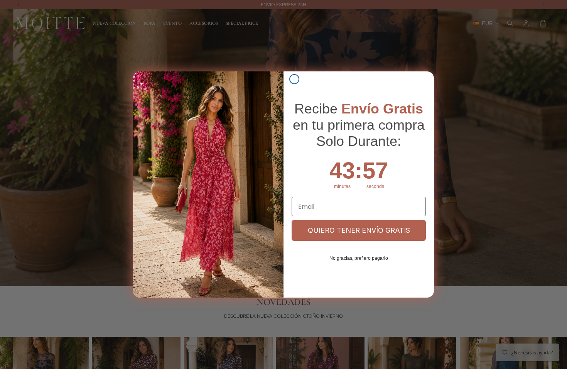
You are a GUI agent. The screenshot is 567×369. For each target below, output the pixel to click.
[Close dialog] (294, 79)
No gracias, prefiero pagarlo (358, 258)
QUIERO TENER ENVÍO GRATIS (359, 230)
